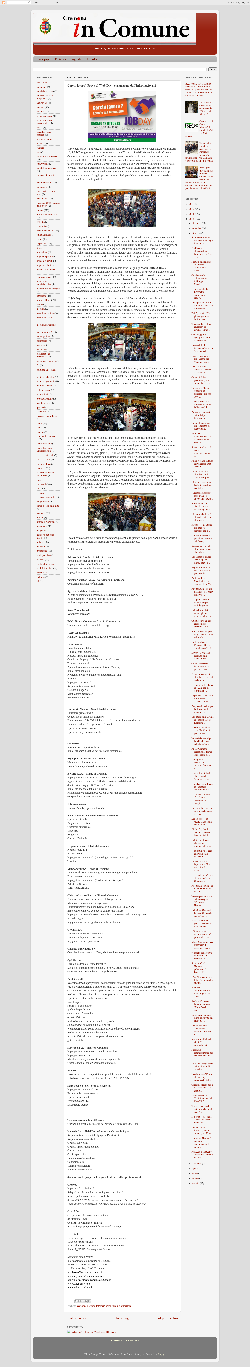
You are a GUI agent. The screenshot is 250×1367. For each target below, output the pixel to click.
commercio (42, 186)
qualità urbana (43, 402)
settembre (197, 1163)
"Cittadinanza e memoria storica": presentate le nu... (201, 934)
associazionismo (44, 115)
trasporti (41, 530)
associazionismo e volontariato (45, 121)
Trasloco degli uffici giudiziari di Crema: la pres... (201, 326)
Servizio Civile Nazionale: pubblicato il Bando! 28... (198, 968)
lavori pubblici (44, 300)
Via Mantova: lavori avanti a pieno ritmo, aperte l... (201, 559)
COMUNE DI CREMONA (125, 1340)
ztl (38, 581)
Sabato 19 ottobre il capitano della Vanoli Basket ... (201, 655)
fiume (39, 247)
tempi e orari (43, 501)
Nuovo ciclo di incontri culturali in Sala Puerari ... (202, 348)
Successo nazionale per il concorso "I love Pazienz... (201, 923)
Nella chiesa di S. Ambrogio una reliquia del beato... (202, 613)
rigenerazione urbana (47, 416)
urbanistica (42, 550)
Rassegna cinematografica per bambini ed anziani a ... (202, 1054)
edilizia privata (44, 234)
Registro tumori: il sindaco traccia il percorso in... (200, 570)
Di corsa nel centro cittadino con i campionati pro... (201, 474)
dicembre (197, 223)
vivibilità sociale (45, 568)
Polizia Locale (43, 389)
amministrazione (45, 91)
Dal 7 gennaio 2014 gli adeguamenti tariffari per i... (200, 316)
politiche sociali (44, 385)
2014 (192, 214)
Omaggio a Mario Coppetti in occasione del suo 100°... (201, 392)
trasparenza (42, 526)
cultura (40, 210)
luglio (195, 1173)
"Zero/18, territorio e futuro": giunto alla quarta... (202, 979)
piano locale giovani (46, 361)
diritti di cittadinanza (47, 214)
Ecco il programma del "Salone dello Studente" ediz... (201, 358)
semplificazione (44, 443)
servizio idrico (44, 463)
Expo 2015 (42, 243)
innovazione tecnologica (48, 288)
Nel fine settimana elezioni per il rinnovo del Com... (201, 843)
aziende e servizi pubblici (45, 133)
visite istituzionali (45, 563)
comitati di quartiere (46, 168)
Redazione (93, 59)
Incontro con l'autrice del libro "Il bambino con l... (201, 527)
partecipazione (43, 336)
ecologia (41, 221)
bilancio (40, 143)
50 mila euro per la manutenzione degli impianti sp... (202, 240)
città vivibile (43, 163)
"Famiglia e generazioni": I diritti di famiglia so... (201, 764)
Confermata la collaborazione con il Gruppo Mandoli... (201, 280)
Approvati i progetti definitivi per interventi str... (201, 415)
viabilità (40, 559)
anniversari (42, 102)
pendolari (41, 345)
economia (41, 226)
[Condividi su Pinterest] (89, 1301)
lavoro (40, 304)
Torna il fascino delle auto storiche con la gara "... (202, 1108)
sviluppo (41, 492)
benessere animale (45, 139)
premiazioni (42, 394)
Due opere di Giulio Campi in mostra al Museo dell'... (202, 305)
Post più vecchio (166, 1318)
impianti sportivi (45, 256)
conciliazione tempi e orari (47, 193)
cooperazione (43, 198)
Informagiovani (103, 1305)
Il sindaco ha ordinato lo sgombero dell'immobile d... (202, 786)
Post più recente (78, 1318)
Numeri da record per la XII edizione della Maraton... (201, 741)
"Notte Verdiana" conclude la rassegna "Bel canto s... (202, 1030)
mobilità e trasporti (46, 317)
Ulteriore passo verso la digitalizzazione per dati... (201, 485)
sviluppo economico (46, 497)
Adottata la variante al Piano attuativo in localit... (202, 888)
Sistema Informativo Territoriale (46, 474)
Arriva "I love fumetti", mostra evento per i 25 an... (202, 1130)
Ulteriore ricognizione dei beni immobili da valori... (202, 1066)
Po (38, 365)
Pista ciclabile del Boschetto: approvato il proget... (200, 293)
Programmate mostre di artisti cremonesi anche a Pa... (202, 677)
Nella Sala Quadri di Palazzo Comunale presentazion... (201, 912)
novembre (197, 228)
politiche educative (45, 377)
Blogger (161, 1354)
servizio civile (43, 459)
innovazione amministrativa (44, 282)
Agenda (76, 59)
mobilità (41, 308)
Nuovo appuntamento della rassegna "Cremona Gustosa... (201, 901)
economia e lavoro (86, 1305)
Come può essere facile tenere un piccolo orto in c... (201, 666)
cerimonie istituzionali (47, 156)
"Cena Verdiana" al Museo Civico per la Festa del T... (201, 404)
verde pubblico (44, 555)
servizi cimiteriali (45, 455)
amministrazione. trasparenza (45, 97)
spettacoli (41, 484)
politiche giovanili (45, 381)
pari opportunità (44, 332)
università (41, 546)
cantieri (40, 147)
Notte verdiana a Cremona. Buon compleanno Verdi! (201, 645)
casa (39, 152)
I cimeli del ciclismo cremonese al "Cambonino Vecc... (201, 266)
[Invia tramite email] (76, 1301)
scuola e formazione (121, 1305)
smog (39, 479)
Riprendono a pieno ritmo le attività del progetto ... (202, 1017)
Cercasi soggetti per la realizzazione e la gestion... (202, 1087)
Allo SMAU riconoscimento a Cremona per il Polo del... (201, 438)
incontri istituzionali (46, 269)
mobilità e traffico (45, 313)
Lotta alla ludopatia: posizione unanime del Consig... (201, 538)
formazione (42, 252)
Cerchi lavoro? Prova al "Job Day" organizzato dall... (201, 1076)
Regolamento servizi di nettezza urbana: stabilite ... (201, 549)
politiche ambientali (46, 369)
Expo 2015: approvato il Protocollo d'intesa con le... (202, 698)
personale (41, 349)
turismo (40, 542)
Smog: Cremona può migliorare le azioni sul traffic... (202, 634)
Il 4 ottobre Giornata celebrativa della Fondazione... (201, 1119)
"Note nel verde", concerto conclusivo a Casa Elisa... (202, 369)
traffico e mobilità (45, 521)
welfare (40, 576)
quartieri (41, 407)
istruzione (41, 295)
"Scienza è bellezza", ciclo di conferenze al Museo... (201, 517)
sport (39, 488)
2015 (192, 208)
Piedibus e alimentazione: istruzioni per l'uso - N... (201, 252)
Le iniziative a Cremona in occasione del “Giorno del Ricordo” (206, 108)
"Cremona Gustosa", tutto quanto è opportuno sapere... (202, 495)
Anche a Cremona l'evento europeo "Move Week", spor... (200, 1006)
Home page (43, 59)
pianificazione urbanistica (43, 355)
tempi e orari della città (48, 505)
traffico (40, 517)
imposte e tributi (45, 260)
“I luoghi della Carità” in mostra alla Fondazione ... (202, 955)
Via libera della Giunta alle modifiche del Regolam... (202, 719)
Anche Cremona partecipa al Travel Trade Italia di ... (201, 751)
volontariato (42, 572)
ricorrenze (41, 411)
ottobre (195, 233)
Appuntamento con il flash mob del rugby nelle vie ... (202, 591)
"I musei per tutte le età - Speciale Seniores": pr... (201, 776)
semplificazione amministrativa (44, 449)
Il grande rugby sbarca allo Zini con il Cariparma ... (202, 687)
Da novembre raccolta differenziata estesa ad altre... (201, 811)
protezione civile (45, 398)
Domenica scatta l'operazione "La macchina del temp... (200, 866)
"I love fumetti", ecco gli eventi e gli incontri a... (201, 853)
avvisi (39, 127)
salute (39, 423)
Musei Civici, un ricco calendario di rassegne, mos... (202, 944)
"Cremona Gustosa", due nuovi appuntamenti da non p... (201, 1142)
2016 (192, 203)
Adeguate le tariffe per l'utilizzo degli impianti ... (202, 709)
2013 (192, 218)
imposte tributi (44, 265)
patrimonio (42, 340)
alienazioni (42, 82)
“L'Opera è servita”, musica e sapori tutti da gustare (201, 602)
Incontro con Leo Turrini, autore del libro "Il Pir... (201, 1098)
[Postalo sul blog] (79, 1301)
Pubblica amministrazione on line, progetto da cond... (202, 992)
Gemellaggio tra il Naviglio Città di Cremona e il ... (200, 337)
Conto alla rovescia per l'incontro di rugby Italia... (200, 425)
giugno (195, 1178)
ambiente (41, 86)
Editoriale (60, 59)
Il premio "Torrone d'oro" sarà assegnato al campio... (200, 799)
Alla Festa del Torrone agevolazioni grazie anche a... (202, 463)
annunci (40, 107)
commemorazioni (45, 182)
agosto (195, 1168)
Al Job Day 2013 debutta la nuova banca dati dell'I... (201, 832)
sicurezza (41, 468)
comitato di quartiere (47, 175)
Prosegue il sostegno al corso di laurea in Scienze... (202, 1154)
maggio (196, 1183)
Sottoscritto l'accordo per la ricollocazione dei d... (201, 452)
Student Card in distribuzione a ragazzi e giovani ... (202, 506)
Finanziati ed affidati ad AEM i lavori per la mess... (201, 730)
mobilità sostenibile (46, 324)
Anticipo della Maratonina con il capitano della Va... (202, 581)
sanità (39, 427)
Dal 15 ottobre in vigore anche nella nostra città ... (201, 821)
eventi (39, 239)
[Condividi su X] (82, 1301)
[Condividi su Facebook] (86, 1301)
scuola (40, 431)
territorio (41, 513)
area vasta (41, 111)
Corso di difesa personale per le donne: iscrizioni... (201, 380)
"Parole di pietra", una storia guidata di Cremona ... (202, 877)
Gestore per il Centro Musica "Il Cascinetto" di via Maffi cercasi (199, 128)
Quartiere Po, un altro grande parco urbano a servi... (202, 623)
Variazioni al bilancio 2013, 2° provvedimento (201, 1042)
